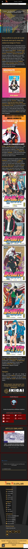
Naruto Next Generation (8, 26)
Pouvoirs (5, 28)
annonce (17, 18)
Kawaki (4, 23)
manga (11, 23)
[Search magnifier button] (27, 4)
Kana (24, 22)
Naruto (22, 25)
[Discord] (7, 531)
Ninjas (21, 26)
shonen (20, 28)
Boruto (12, 19)
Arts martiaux (22, 18)
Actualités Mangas (14, 17)
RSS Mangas (21, 17)
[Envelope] (7, 534)
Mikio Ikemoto (14, 25)
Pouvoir (24, 26)
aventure (8, 19)
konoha (8, 23)
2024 (9, 18)
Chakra (20, 21)
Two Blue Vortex (17, 29)
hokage (20, 22)
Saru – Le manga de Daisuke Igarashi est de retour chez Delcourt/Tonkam (14, 444)
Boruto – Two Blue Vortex (13, 21)
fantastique (16, 22)
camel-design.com (16, 542)
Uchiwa (22, 29)
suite (9, 29)
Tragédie (11, 29)
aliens (14, 18)
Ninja (18, 26)
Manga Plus (15, 23)
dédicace (9, 22)
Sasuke (11, 28)
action (11, 18)
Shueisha (24, 28)
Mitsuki (18, 25)
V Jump (8, 30)
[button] (2, 1)
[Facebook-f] (13, 531)
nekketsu (15, 26)
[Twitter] (16, 531)
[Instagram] (19, 531)
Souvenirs (5, 29)
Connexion (20, 1)
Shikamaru (16, 28)
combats (24, 21)
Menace (9, 25)
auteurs (4, 19)
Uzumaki (5, 30)
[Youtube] (10, 531)
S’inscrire (15, 1)
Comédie (5, 22)
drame (12, 22)
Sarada (8, 28)
